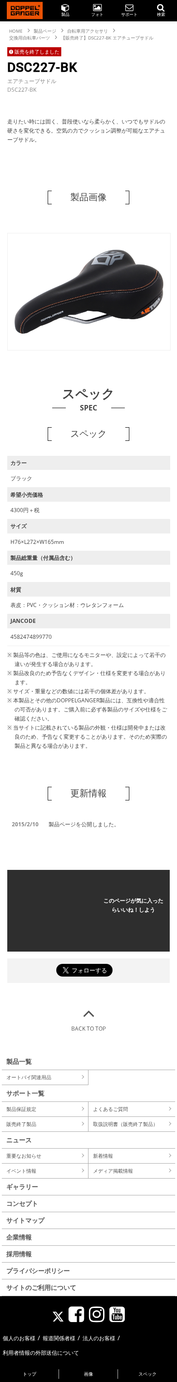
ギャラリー (22, 1186)
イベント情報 (21, 1170)
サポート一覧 (25, 1093)
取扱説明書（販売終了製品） (125, 1123)
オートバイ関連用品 (28, 1077)
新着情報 (103, 1155)
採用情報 (19, 1253)
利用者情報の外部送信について (41, 1353)
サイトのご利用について (41, 1287)
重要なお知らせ (23, 1155)
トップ (29, 1374)
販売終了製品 (21, 1123)
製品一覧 (19, 1061)
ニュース (19, 1139)
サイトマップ (25, 1220)
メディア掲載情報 (113, 1170)
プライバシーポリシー (38, 1270)
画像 (88, 1374)
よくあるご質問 (110, 1109)
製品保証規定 (21, 1109)
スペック (147, 1374)
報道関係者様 (59, 1338)
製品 (65, 14)
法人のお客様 (99, 1338)
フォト (97, 14)
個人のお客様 (19, 1338)
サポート (129, 14)
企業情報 (19, 1237)
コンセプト (22, 1203)
